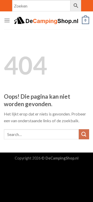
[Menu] (7, 20)
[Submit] (84, 134)
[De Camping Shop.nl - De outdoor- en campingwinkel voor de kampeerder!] (46, 20)
